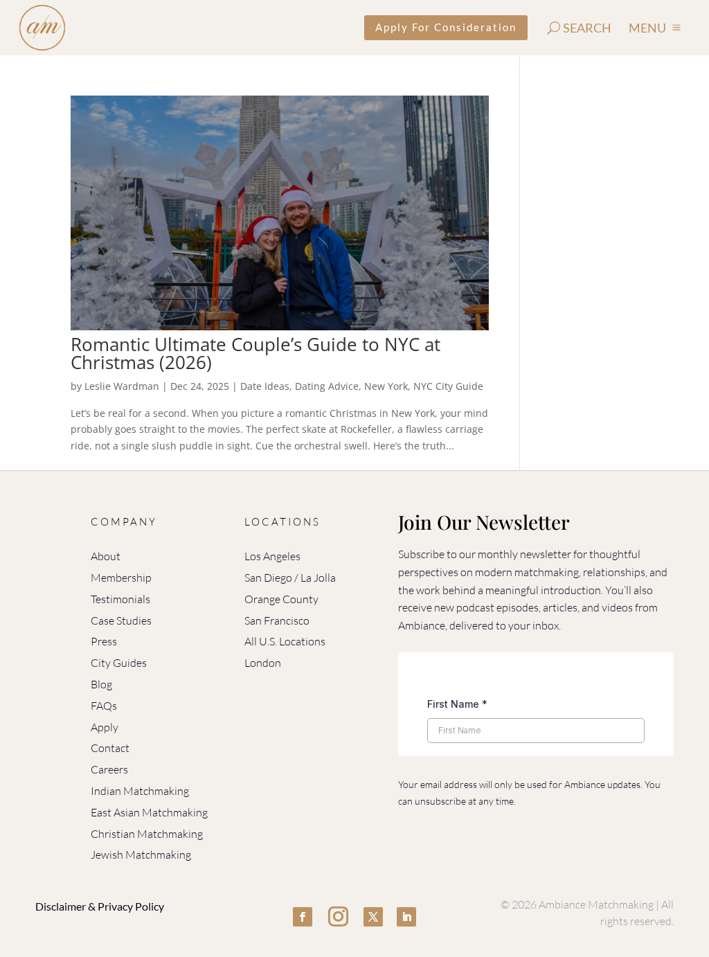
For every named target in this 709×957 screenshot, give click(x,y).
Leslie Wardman (121, 386)
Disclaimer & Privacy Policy (99, 906)
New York (386, 386)
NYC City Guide (448, 386)
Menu (647, 27)
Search (587, 27)
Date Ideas (264, 386)
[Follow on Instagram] (338, 917)
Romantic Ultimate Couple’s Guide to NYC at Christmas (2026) (255, 353)
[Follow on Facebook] (302, 917)
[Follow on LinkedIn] (406, 917)
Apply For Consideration (446, 27)
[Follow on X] (373, 917)
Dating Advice (327, 386)
